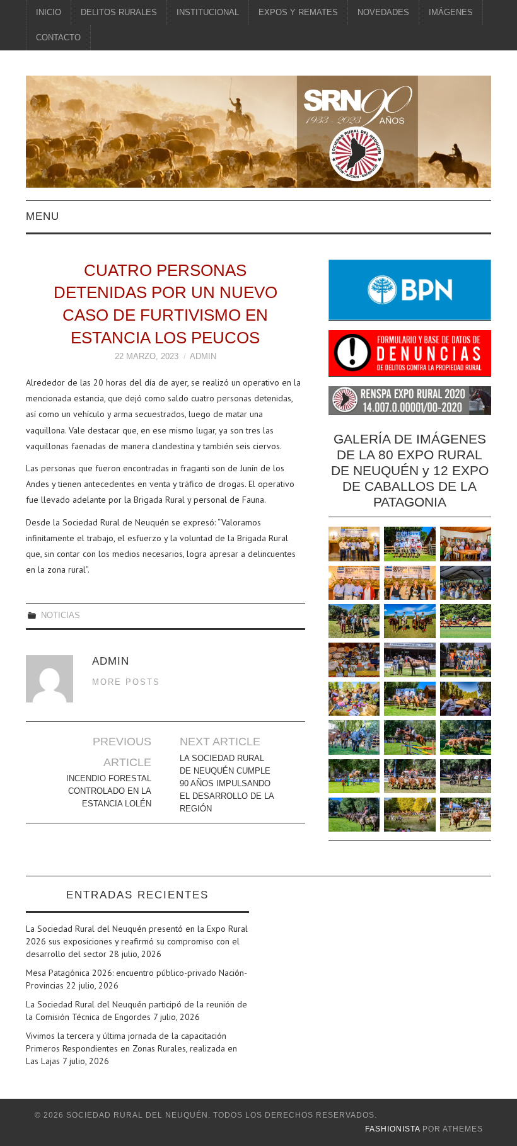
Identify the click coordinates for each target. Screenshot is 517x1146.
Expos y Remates (298, 12)
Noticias (60, 615)
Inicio (48, 12)
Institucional (208, 12)
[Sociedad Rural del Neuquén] (258, 130)
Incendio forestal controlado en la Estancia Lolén (108, 791)
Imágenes (451, 12)
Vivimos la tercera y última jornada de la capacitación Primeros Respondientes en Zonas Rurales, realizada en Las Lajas (131, 1048)
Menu (42, 216)
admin (203, 356)
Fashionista (392, 1129)
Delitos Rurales (119, 12)
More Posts (126, 682)
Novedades (383, 12)
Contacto (58, 37)
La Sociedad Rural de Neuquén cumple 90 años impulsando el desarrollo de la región (227, 783)
